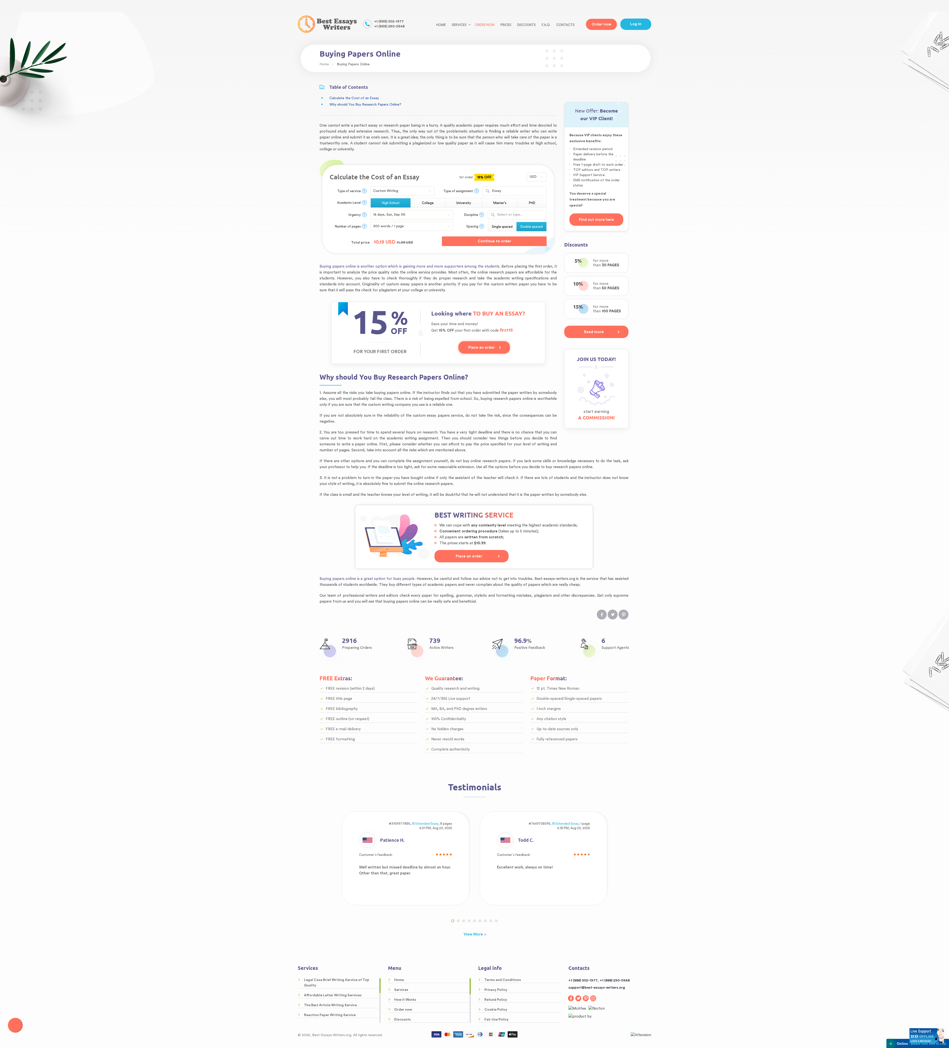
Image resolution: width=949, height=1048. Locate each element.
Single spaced (502, 226)
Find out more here (596, 220)
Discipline (471, 214)
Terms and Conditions (502, 980)
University (463, 203)
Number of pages (348, 226)
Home (441, 24)
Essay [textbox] (496, 191)
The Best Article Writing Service (330, 1005)
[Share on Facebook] (602, 614)
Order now (485, 24)
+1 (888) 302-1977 (389, 21)
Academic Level (349, 202)
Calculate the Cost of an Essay (354, 98)
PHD (532, 203)
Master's (499, 203)
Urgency (354, 214)
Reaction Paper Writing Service (330, 1015)
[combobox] (515, 191)
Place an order (481, 347)
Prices (505, 24)
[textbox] (516, 215)
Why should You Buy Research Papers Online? (366, 104)
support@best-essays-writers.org (596, 987)
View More (473, 934)
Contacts (565, 24)
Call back (15, 1025)
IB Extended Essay (425, 823)
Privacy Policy (495, 990)
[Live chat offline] (926, 1035)
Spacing (472, 226)
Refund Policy (495, 1000)
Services (401, 990)
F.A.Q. (546, 24)
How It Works (405, 1000)
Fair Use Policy (496, 1019)
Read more (594, 332)
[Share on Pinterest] (623, 614)
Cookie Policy (495, 1009)
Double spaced (531, 226)
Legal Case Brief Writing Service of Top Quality (336, 982)
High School (390, 203)
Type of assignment (458, 191)
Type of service (349, 191)
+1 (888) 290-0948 (389, 26)
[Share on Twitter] (613, 614)
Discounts (526, 24)
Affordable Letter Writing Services (333, 995)
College (428, 203)
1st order (474, 177)
